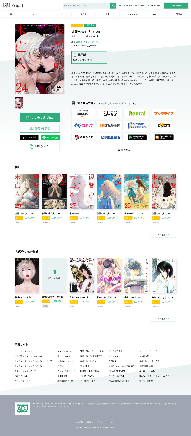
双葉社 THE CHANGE (89, 371)
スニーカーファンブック (150, 351)
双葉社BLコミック (65, 361)
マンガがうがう (64, 351)
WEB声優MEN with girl (119, 381)
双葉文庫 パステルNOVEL (91, 356)
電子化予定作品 (146, 381)
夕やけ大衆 (144, 356)
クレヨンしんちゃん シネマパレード (30, 366)
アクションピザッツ (66, 371)
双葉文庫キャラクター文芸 (92, 351)
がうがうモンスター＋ (24, 381)
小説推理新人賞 (146, 366)
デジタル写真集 (115, 351)
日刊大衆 (113, 361)
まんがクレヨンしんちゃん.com (28, 356)
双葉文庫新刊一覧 (65, 381)
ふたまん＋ (113, 356)
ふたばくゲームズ (147, 371)
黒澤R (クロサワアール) (87, 42)
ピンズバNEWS (87, 376)
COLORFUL (62, 376)
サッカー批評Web (116, 376)
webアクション (21, 376)
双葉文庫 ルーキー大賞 (149, 361)
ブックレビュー (87, 366)
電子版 (89, 25)
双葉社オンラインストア (25, 371)
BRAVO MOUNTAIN (117, 371)
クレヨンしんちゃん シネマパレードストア (33, 361)
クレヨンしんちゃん (23, 351)
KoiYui (60, 366)
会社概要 (79, 422)
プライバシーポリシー (106, 422)
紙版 (72, 306)
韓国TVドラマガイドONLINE (121, 366)
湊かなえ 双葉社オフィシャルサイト (155, 376)
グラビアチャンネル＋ (90, 381)
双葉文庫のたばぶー (89, 361)
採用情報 (90, 422)
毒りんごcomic (89, 45)
